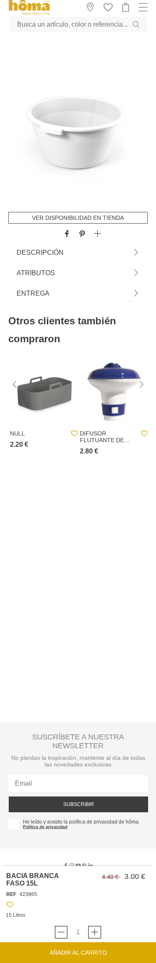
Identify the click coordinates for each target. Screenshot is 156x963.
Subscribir (78, 804)
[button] (97, 234)
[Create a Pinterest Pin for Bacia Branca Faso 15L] (82, 234)
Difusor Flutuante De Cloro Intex (102, 436)
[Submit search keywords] (136, 24)
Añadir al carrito (78, 952)
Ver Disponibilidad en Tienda (78, 217)
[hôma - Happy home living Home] (29, 14)
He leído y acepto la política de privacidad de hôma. (81, 822)
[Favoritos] (10, 906)
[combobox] (78, 24)
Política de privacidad (45, 826)
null (17, 433)
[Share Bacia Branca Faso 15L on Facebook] (66, 234)
